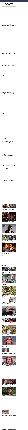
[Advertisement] (9, 19)
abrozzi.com (4, 0)
